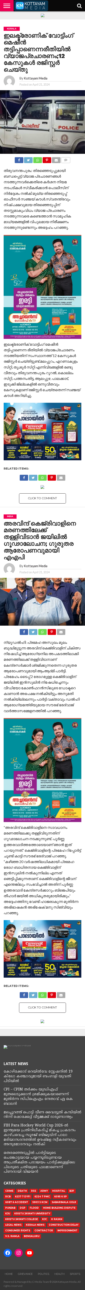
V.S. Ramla (12, 1236)
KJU (7, 1213)
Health (59, 1274)
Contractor (43, 1230)
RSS (33, 1190)
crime (9, 1190)
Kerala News (35, 1224)
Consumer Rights (17, 1230)
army (44, 1190)
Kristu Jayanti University (32, 1213)
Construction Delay (63, 1224)
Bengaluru (31, 1236)
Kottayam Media (35, 78)
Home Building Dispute (59, 1207)
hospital (58, 1190)
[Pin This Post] (47, 159)
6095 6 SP (60, 1196)
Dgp (22, 1207)
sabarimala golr (64, 1202)
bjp (71, 1190)
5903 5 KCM (39, 1202)
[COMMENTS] (65, 159)
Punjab (10, 1207)
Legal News (13, 1224)
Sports (75, 1274)
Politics (43, 1274)
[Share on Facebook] (19, 159)
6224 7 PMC (42, 1196)
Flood (34, 1207)
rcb (8, 1196)
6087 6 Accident (16, 1202)
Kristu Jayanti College (21, 1219)
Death (22, 1190)
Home (9, 1274)
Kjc (44, 1219)
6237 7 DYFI (22, 1196)
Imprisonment (67, 1230)
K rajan (56, 1219)
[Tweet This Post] (28, 159)
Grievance (25, 1274)
